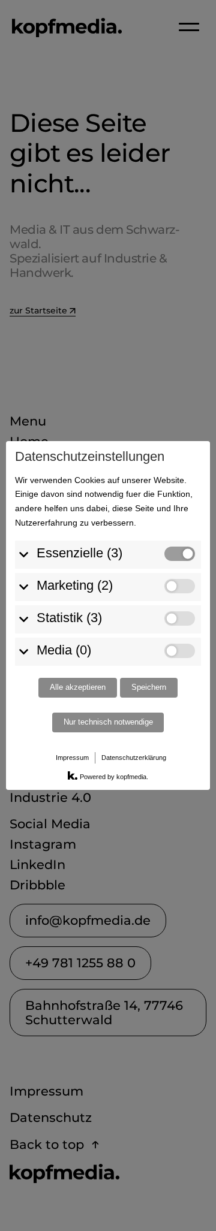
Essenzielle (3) (79, 552)
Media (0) (64, 649)
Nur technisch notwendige (108, 722)
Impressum (72, 757)
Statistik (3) (69, 617)
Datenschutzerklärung (133, 757)
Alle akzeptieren (78, 687)
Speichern (148, 687)
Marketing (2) (75, 585)
